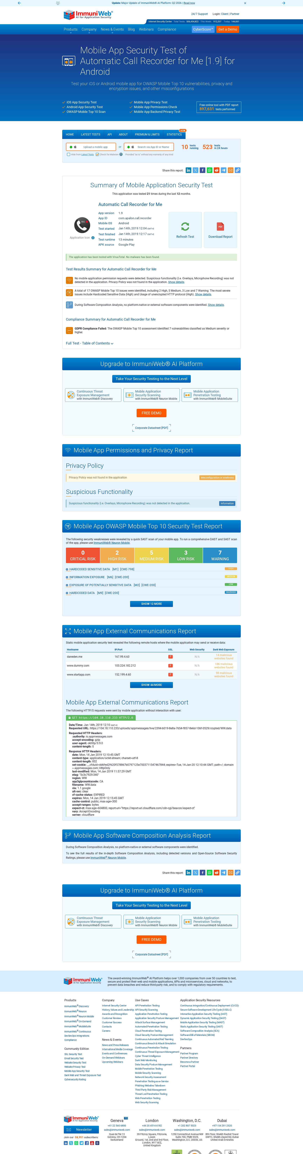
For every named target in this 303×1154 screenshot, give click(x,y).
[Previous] (19, 3)
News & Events (111, 1039)
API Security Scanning (146, 1009)
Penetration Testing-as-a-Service (151, 1081)
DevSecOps (186, 1039)
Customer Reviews (111, 1018)
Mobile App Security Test (77, 1071)
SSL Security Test (73, 1054)
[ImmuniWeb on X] (71, 1142)
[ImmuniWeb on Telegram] (81, 1142)
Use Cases (142, 1000)
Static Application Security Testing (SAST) (201, 1026)
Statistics (176, 133)
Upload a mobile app (95, 147)
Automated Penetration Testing (151, 1026)
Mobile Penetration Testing (149, 1068)
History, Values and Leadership (118, 1009)
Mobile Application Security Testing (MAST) (202, 1022)
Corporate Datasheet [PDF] (151, 428)
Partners (185, 1048)
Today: (227, 21)
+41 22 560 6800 (117, 1125)
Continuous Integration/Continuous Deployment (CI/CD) (209, 1005)
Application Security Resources (200, 1000)
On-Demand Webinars (113, 1057)
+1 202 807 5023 (187, 1125)
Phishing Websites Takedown (150, 1085)
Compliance (70, 1040)
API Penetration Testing (147, 1005)
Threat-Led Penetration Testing (151, 1094)
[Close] (245, 3)
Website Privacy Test (75, 1066)
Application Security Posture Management (157, 1018)
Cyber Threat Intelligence (148, 1056)
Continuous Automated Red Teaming (154, 1039)
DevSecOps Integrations (76, 1035)
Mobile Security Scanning (148, 1073)
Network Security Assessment (150, 1077)
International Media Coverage (117, 1049)
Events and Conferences (114, 1053)
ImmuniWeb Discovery (76, 1006)
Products (70, 1000)
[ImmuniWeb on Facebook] (87, 1142)
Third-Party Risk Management (150, 1089)
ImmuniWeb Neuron (75, 1011)
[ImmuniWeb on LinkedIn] (66, 1142)
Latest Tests (90, 134)
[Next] (283, 3)
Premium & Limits (147, 134)
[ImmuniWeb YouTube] (92, 1142)
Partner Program (189, 1053)
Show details (176, 282)
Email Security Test (74, 1058)
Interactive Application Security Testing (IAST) (203, 1014)
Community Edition (76, 1048)
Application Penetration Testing (151, 1014)
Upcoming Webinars (112, 1061)
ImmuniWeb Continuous (77, 1031)
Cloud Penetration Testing (148, 1030)
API (109, 134)
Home (70, 134)
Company (108, 1000)
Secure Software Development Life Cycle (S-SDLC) (206, 1009)
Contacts (107, 1026)
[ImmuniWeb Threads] (97, 1142)
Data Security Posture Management (153, 1064)
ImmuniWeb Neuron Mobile (108, 857)
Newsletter (84, 1129)
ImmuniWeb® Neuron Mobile (112, 542)
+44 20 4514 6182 (152, 1125)
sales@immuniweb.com (117, 1129)
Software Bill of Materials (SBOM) (197, 1035)
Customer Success (111, 1022)
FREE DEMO (151, 413)
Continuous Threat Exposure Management (157, 1051)
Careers (106, 1030)
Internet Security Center (160, 21)
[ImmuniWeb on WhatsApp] (76, 1142)
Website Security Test (75, 1062)
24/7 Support (199, 14)
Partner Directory (189, 1057)
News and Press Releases (115, 1045)
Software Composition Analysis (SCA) (199, 1030)
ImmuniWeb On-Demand (77, 1021)
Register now (193, 3)
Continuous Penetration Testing (151, 1047)
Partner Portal (187, 1066)
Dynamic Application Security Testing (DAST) (203, 1018)
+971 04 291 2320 (222, 1125)
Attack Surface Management (150, 1022)
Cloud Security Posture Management (154, 1035)
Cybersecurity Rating (75, 1079)
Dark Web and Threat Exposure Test (82, 1075)
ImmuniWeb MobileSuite (77, 1026)
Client (224, 14)
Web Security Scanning (147, 1102)
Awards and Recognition (114, 1014)
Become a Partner (189, 1061)
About (123, 134)
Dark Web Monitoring (146, 1060)
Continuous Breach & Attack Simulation (155, 1043)
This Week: (206, 21)
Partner (234, 14)
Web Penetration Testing (147, 1098)
